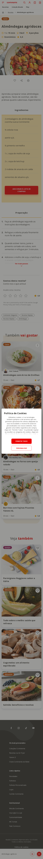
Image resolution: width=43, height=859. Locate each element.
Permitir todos (22, 441)
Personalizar (21, 448)
